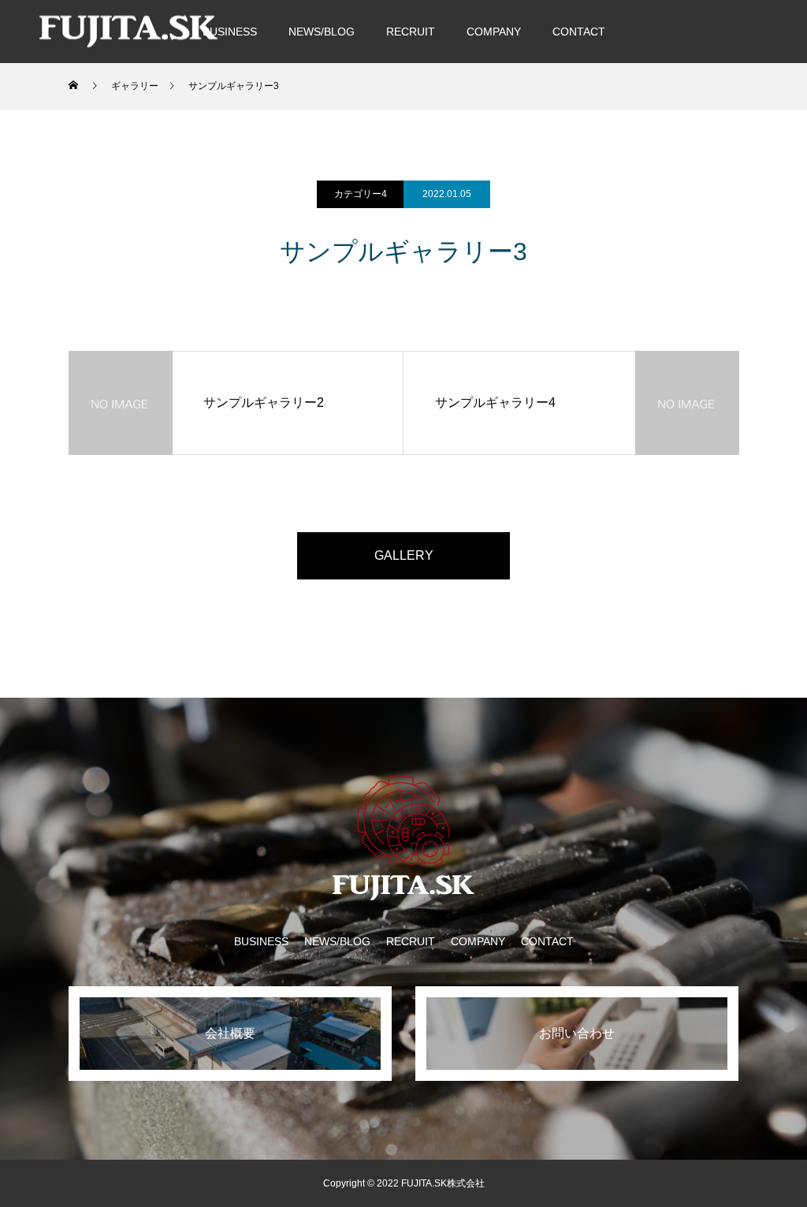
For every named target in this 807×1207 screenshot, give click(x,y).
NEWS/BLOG (321, 31)
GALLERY (403, 555)
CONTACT (578, 31)
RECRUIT (410, 31)
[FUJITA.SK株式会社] (128, 31)
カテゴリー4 (360, 193)
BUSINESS (230, 31)
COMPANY (494, 31)
